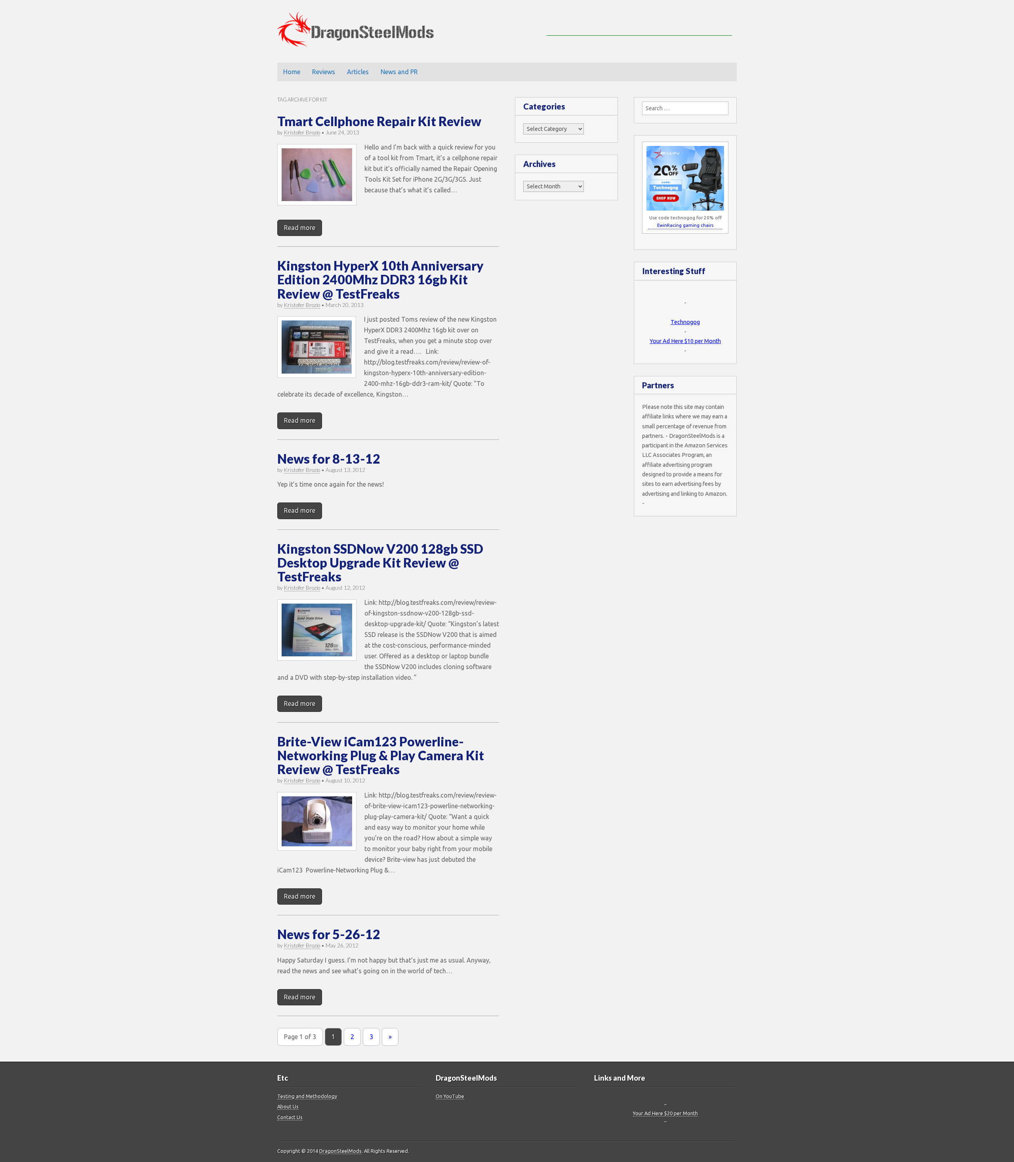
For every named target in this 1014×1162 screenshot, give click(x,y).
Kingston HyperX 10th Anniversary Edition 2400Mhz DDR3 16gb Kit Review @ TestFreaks (380, 279)
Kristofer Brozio (302, 132)
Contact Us (290, 1117)
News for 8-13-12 (328, 458)
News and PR (399, 71)
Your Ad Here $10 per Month (685, 341)
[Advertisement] (639, 24)
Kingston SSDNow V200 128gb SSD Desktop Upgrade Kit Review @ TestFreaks (380, 562)
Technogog (685, 322)
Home (291, 71)
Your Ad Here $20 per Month (665, 1113)
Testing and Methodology (307, 1096)
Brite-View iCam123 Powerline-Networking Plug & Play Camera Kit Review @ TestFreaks (380, 755)
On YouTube (450, 1096)
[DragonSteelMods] (361, 31)
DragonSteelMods (340, 1151)
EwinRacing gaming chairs (685, 225)
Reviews (323, 71)
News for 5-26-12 (328, 934)
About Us (288, 1106)
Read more (299, 227)
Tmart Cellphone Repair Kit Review (379, 121)
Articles (358, 71)
